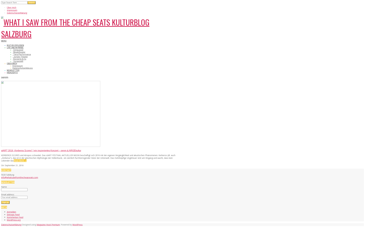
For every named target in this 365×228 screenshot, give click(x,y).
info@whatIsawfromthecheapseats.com (19, 177)
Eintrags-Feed (13, 214)
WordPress (77, 224)
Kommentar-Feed (15, 217)
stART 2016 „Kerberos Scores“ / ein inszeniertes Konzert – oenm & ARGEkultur (41, 150)
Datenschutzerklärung (11, 224)
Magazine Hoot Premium (48, 224)
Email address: (7, 194)
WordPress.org (14, 220)
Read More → (20, 160)
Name (4, 186)
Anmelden (11, 212)
